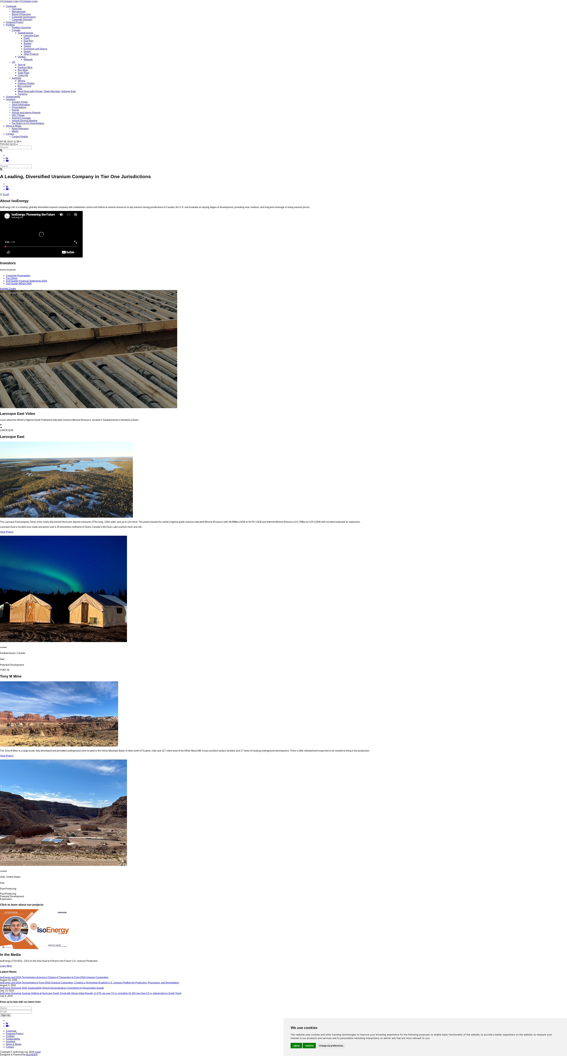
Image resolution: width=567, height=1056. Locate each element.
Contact (10, 134)
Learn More (6, 966)
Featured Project (14, 22)
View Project (6, 532)
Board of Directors (21, 14)
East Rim (28, 41)
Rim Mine (23, 70)
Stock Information (21, 104)
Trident (27, 46)
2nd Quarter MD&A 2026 (19, 283)
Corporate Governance (24, 17)
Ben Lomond (24, 86)
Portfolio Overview (21, 27)
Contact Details (20, 136)
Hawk (27, 38)
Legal (38, 1052)
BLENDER (32, 1054)
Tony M (21, 65)
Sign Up (5, 1015)
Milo (20, 88)
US (13, 62)
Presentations (19, 107)
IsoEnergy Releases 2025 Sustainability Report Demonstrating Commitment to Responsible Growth (52, 988)
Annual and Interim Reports (26, 112)
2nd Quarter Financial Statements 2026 (26, 281)
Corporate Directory (22, 19)
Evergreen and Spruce (35, 49)
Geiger (27, 51)
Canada (16, 30)
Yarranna (22, 94)
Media (15, 131)
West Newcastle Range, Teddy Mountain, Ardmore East (47, 91)
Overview (17, 9)
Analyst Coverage (21, 118)
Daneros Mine (25, 67)
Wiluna (21, 80)
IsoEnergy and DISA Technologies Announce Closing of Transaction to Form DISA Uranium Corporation (54, 977)
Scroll (5, 194)
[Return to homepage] (9, 1)
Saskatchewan (25, 33)
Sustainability (13, 96)
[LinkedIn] (7, 158)
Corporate (11, 6)
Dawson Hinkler (26, 83)
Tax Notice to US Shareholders (28, 123)
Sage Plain (23, 73)
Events (15, 110)
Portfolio (10, 25)
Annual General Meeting (24, 120)
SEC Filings (18, 115)
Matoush (28, 59)
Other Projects (31, 54)
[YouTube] (7, 161)
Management (19, 11)
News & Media (13, 126)
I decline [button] (309, 1045)
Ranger (27, 43)
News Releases (20, 128)
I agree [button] (296, 1045)
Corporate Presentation (18, 275)
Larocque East (31, 35)
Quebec (22, 57)
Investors (10, 99)
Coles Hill (23, 75)
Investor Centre (20, 102)
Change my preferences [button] (331, 1045)
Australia (16, 78)
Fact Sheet (11, 278)
